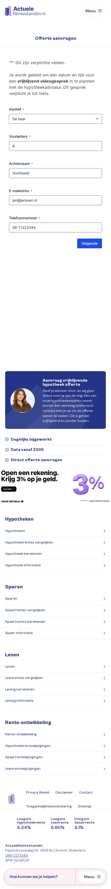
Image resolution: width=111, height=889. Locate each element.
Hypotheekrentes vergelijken (29, 542)
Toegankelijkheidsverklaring (49, 806)
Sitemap (84, 806)
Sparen (11, 599)
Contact (86, 793)
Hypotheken (15, 531)
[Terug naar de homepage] (25, 11)
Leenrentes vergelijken (24, 678)
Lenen (10, 667)
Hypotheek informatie (23, 565)
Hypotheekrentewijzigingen (28, 746)
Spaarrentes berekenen (25, 622)
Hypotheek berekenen (23, 554)
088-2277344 (16, 856)
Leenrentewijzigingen (23, 769)
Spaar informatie (19, 633)
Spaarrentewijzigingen (24, 757)
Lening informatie (19, 701)
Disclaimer (64, 793)
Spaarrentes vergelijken (25, 610)
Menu (90, 11)
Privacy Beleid (37, 793)
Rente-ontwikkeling (28, 723)
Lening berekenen (20, 689)
